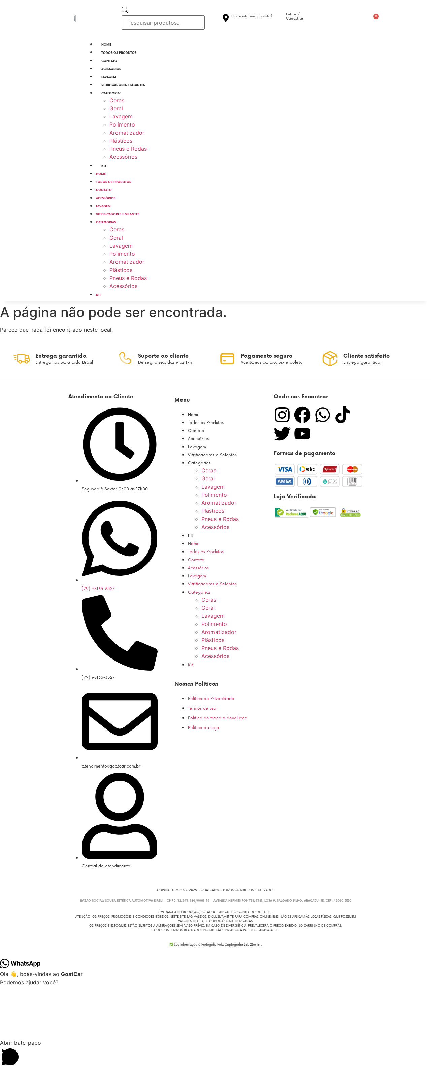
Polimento (122, 124)
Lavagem (108, 77)
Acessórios (111, 69)
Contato (109, 61)
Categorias (111, 93)
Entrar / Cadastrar (294, 16)
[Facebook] (302, 414)
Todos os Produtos (118, 53)
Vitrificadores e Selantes (123, 85)
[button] (215, 1054)
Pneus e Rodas (128, 148)
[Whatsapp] (322, 414)
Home (106, 45)
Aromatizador (126, 132)
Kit (103, 166)
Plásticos (120, 140)
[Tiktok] (342, 414)
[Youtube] (302, 433)
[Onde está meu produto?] (226, 18)
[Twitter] (282, 433)
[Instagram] (282, 414)
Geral (116, 108)
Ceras (116, 100)
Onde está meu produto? (251, 16)
